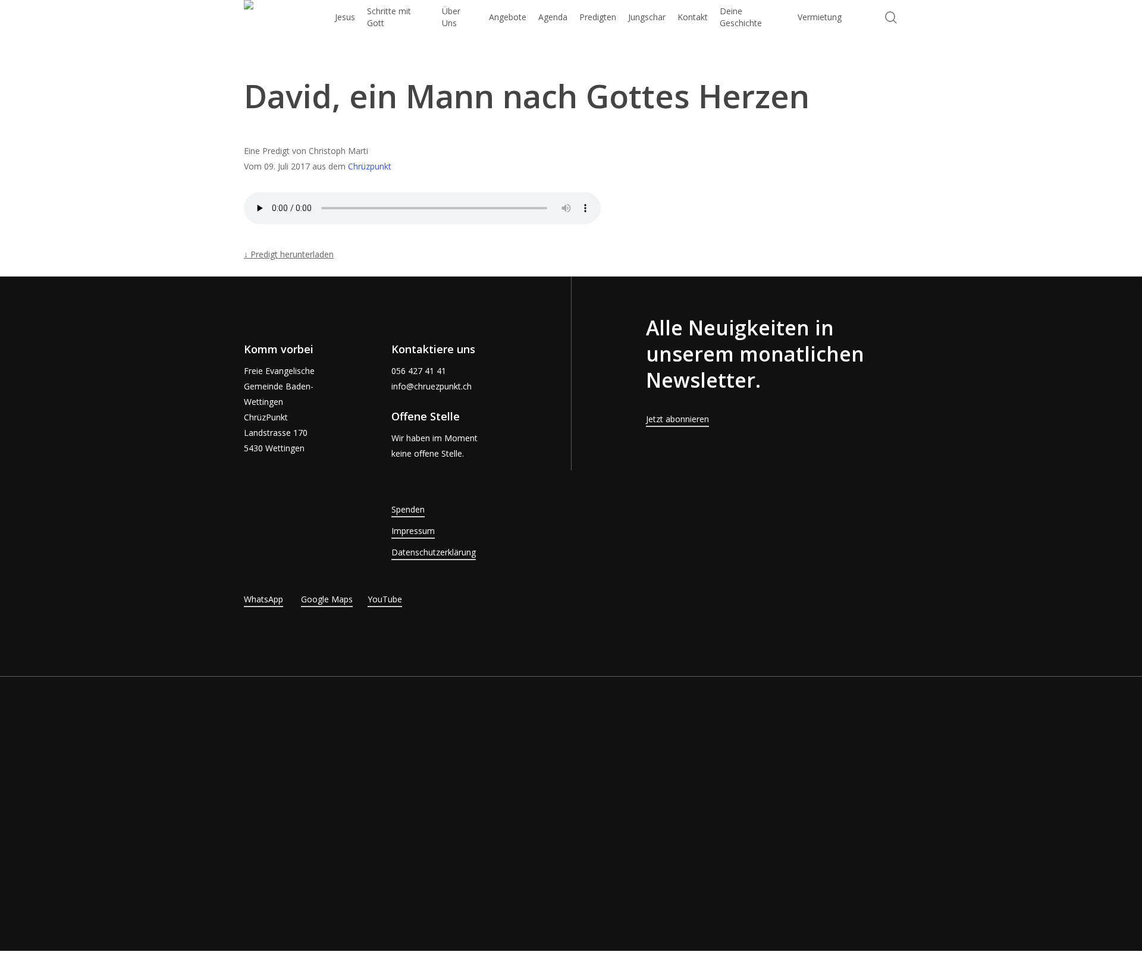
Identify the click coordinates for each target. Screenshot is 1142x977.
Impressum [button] (413, 530)
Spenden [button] (408, 509)
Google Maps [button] (327, 599)
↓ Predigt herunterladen (289, 254)
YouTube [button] (385, 599)
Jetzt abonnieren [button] (677, 419)
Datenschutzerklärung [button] (433, 552)
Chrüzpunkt (369, 166)
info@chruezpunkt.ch (431, 386)
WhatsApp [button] (263, 599)
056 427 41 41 (418, 370)
